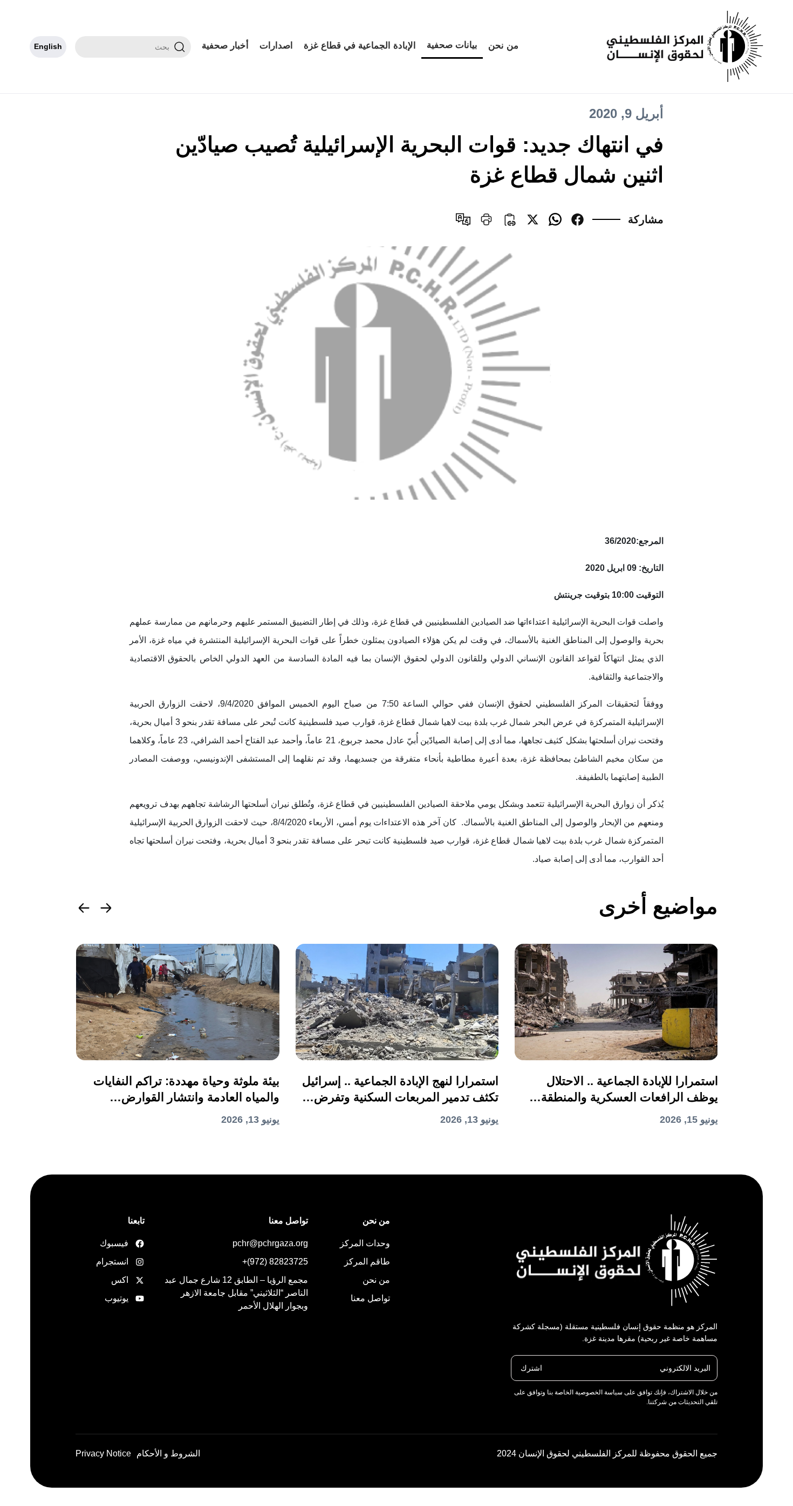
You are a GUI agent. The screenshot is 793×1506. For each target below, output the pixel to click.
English (48, 46)
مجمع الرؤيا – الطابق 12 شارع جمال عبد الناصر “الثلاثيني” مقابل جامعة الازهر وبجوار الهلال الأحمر (236, 1292)
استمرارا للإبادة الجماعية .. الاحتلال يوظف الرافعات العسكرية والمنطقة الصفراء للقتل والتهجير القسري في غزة (620, 1090)
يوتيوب (127, 1298)
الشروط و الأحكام (168, 1453)
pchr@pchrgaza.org (270, 1243)
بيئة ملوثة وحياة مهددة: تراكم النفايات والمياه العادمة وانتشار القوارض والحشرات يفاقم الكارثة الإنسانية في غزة (186, 1090)
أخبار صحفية (225, 45)
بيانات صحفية (452, 45)
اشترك (531, 1367)
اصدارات (276, 45)
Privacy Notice (103, 1453)
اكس (127, 1279)
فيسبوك (127, 1243)
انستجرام (127, 1261)
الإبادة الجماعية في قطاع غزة (360, 45)
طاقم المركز (367, 1261)
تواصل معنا (370, 1298)
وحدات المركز (365, 1243)
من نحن (503, 45)
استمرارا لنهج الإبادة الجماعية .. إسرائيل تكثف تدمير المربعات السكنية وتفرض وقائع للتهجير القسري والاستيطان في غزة (400, 1090)
